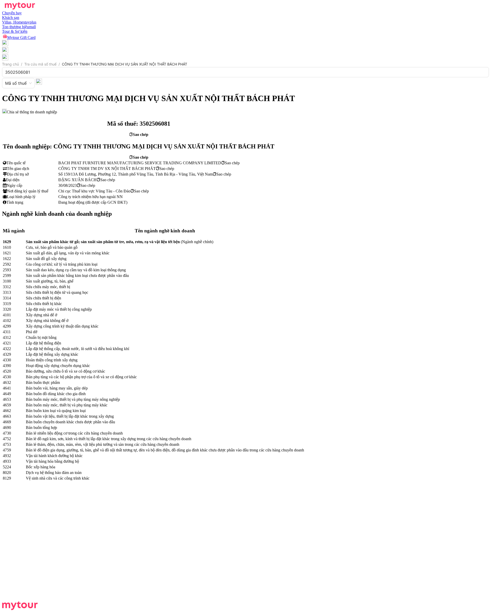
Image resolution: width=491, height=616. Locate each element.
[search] (39, 81)
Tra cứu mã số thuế (40, 64)
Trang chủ (10, 64)
